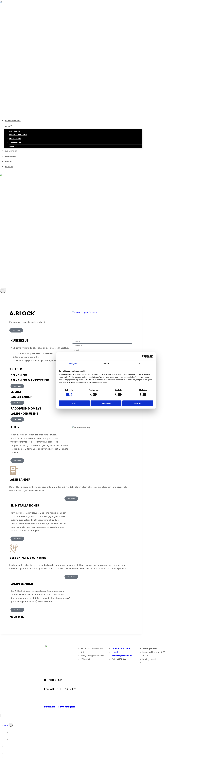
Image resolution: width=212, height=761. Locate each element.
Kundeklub (13, 146)
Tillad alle (137, 403)
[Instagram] (18, 623)
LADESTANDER (10, 156)
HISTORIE (8, 161)
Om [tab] (139, 364)
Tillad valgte (106, 403)
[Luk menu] (0, 715)
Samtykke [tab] (73, 364)
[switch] (93, 394)
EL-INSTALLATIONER (13, 121)
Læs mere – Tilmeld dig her (59, 706)
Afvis (74, 403)
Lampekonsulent (15, 143)
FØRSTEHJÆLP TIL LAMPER (18, 135)
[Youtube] (12, 623)
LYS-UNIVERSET (11, 151)
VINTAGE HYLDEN (15, 139)
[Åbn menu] (3, 290)
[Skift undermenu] (11, 725)
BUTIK (6, 725)
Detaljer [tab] (106, 364)
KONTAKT (9, 167)
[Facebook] (24, 623)
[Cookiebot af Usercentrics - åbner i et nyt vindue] (143, 356)
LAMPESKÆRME (14, 131)
